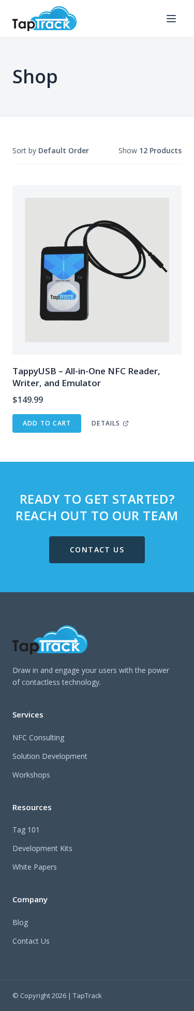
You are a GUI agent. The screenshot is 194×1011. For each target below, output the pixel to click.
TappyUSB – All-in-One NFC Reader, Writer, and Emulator (86, 377)
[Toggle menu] (171, 18)
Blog (20, 922)
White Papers (34, 867)
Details (106, 423)
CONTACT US (97, 549)
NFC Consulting (38, 737)
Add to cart (47, 423)
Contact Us (31, 941)
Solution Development (49, 756)
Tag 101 (26, 829)
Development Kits (42, 848)
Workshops (31, 775)
